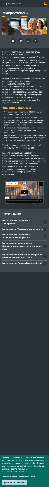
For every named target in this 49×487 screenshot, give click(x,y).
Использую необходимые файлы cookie (19, 476)
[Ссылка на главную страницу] (13, 3)
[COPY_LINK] (36, 40)
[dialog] (24, 471)
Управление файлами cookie (13, 472)
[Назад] (3, 3)
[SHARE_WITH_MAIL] (28, 40)
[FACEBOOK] (13, 40)
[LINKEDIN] (20, 40)
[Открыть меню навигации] (45, 3)
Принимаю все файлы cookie (14, 483)
